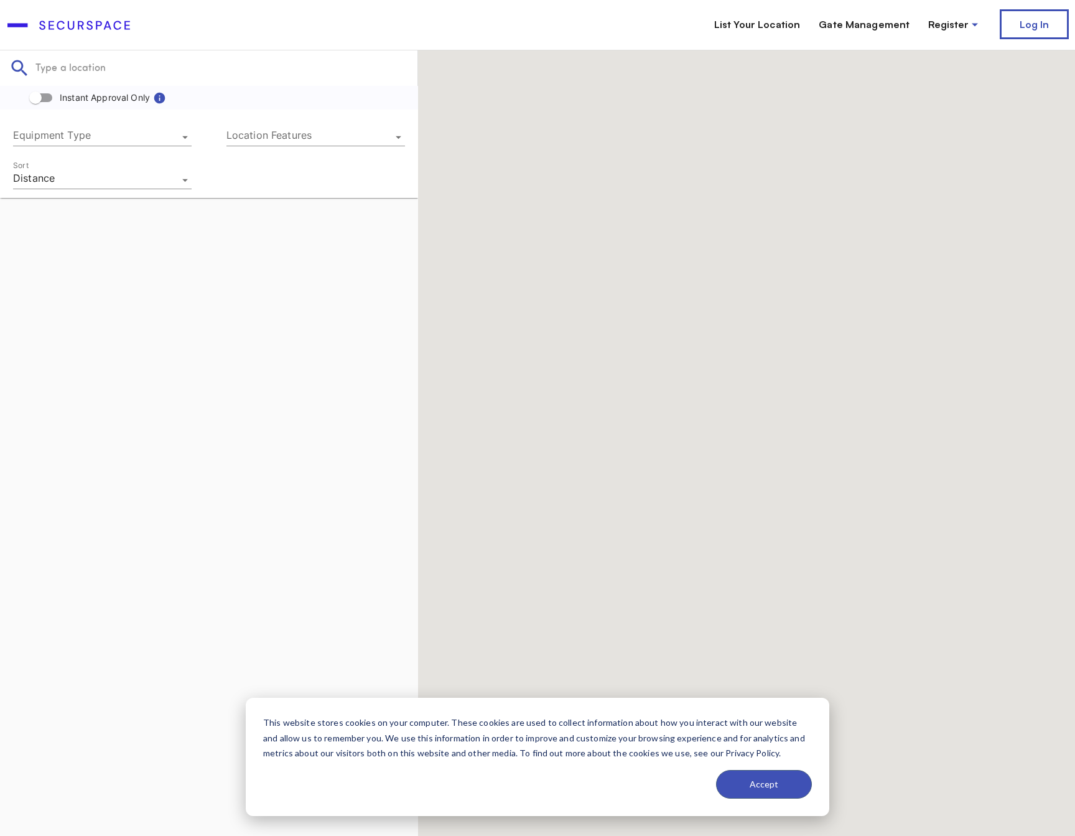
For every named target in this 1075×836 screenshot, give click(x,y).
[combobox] (102, 137)
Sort (21, 165)
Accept (764, 784)
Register (948, 24)
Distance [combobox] (34, 178)
